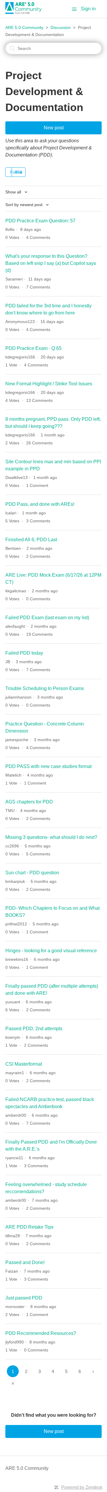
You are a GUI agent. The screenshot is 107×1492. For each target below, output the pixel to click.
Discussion (61, 27)
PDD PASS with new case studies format (48, 766)
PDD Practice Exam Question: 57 (40, 220)
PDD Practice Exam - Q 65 (33, 348)
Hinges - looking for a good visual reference (51, 950)
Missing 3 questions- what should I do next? (51, 837)
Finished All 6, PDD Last (31, 539)
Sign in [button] (88, 8)
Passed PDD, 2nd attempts (33, 1028)
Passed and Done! (25, 1262)
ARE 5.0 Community (24, 27)
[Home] (25, 12)
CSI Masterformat (23, 1064)
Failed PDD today (24, 652)
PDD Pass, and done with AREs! (39, 504)
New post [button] (54, 127)
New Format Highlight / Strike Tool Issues (48, 383)
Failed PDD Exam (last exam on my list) (47, 617)
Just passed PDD (23, 1297)
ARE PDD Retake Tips (29, 1227)
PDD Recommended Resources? (40, 1333)
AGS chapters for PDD (29, 801)
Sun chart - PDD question (32, 872)
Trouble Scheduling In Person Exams (44, 688)
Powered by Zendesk (82, 1487)
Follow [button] (16, 172)
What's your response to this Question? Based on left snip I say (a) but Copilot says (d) (50, 263)
